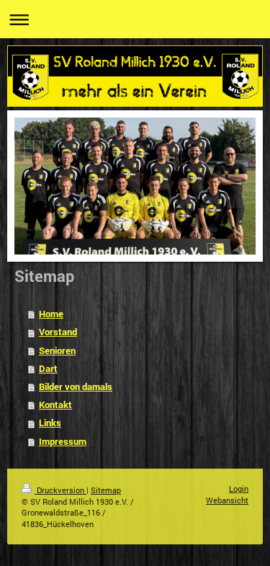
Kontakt (55, 404)
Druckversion (60, 490)
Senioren (57, 350)
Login (238, 488)
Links (50, 422)
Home (51, 313)
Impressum (62, 441)
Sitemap (106, 490)
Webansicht (227, 500)
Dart (48, 368)
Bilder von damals (75, 386)
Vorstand (58, 331)
